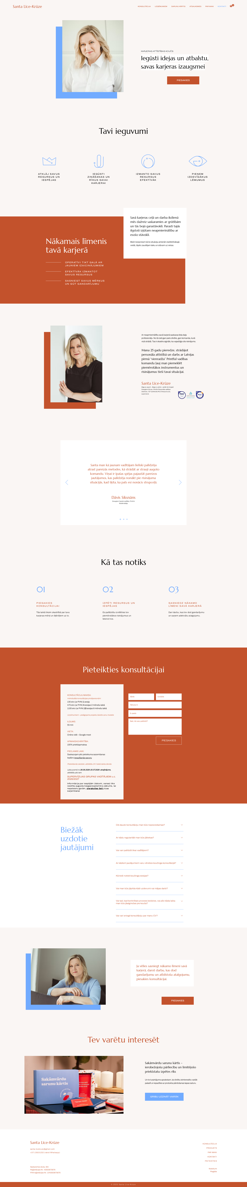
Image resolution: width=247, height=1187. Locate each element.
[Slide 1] (120, 519)
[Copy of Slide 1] (123, 519)
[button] (232, 5)
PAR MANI (212, 1152)
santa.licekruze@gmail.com (42, 1149)
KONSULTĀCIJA (210, 1144)
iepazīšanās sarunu (83, 758)
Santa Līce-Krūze (27, 6)
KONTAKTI (212, 1157)
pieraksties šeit (95, 788)
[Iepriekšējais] (66, 482)
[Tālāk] (180, 482)
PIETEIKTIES (211, 1161)
